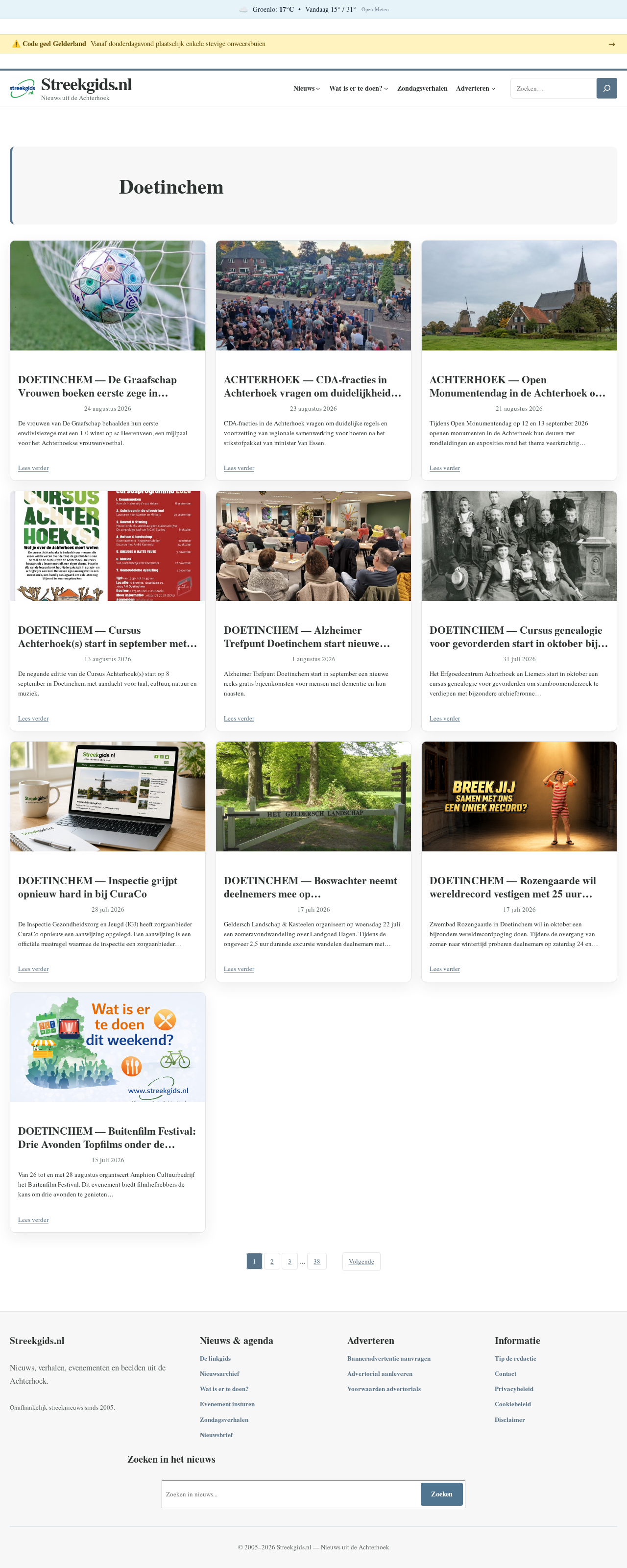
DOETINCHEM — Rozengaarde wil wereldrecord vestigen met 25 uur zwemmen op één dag (513, 886)
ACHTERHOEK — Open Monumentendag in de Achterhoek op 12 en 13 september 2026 (515, 386)
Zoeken (442, 1494)
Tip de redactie (515, 1358)
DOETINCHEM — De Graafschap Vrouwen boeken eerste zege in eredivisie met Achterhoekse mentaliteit (107, 386)
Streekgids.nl (86, 83)
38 (317, 1261)
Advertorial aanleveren (379, 1373)
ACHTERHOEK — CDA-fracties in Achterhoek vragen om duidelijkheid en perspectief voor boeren (307, 386)
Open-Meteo (375, 9)
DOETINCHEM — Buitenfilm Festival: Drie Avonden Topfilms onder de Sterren (107, 1137)
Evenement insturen (227, 1403)
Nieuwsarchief (219, 1373)
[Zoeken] (607, 88)
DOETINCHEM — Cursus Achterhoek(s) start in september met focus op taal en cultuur (102, 636)
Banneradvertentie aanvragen (389, 1358)
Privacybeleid (514, 1388)
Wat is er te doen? (224, 1388)
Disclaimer (510, 1419)
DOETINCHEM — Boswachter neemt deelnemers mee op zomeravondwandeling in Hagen (310, 886)
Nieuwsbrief (216, 1434)
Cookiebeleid (513, 1403)
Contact (505, 1373)
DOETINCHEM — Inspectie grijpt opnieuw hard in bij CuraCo (97, 886)
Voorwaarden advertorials (384, 1388)
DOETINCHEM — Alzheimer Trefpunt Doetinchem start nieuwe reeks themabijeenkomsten (302, 636)
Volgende (361, 1261)
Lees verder (33, 467)
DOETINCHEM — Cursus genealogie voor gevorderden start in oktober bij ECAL (516, 636)
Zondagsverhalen (224, 1419)
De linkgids (215, 1358)
